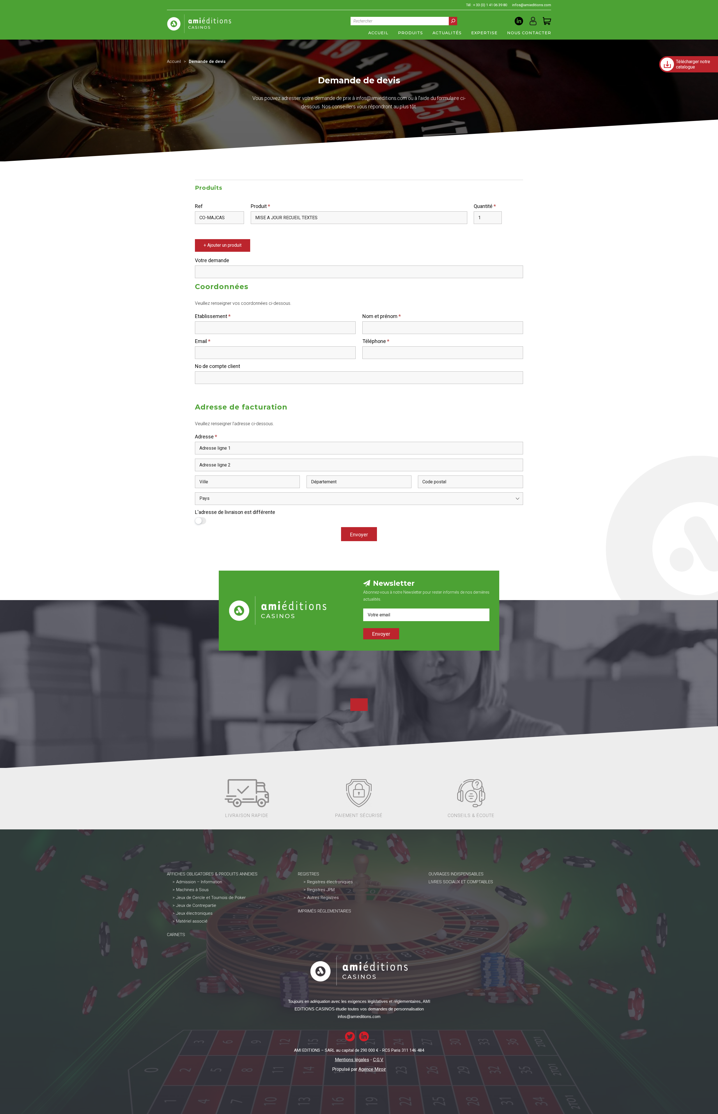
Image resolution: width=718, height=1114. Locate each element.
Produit (260, 206)
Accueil (378, 32)
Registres (308, 874)
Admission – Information (199, 881)
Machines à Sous (192, 889)
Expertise (484, 32)
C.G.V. (378, 1059)
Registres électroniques (330, 881)
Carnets (176, 934)
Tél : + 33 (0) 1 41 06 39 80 (486, 5)
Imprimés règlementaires (324, 911)
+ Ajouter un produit (222, 245)
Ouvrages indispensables (456, 874)
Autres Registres (323, 897)
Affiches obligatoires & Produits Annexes (212, 874)
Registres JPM (321, 889)
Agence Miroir (372, 1069)
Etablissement (213, 316)
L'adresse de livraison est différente (235, 512)
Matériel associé (192, 921)
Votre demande (212, 260)
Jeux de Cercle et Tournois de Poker (211, 897)
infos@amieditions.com (531, 5)
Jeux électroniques (194, 913)
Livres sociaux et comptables (461, 881)
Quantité (485, 206)
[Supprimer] (202, 231)
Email (202, 341)
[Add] (197, 231)
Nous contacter (529, 32)
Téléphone (375, 341)
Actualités (447, 32)
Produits (410, 32)
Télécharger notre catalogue (693, 64)
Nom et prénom (381, 316)
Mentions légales (352, 1059)
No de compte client (217, 366)
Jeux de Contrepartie (196, 905)
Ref (199, 206)
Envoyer (359, 534)
